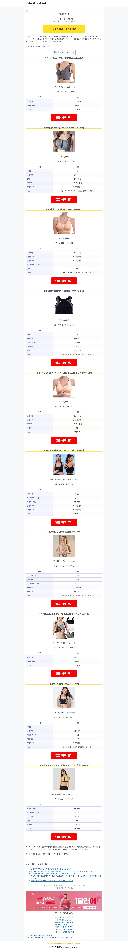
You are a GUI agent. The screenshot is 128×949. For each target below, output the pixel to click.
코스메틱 (50, 943)
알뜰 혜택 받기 (64, 117)
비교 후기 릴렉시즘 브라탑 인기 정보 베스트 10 (41, 935)
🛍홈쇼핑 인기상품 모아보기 (64, 924)
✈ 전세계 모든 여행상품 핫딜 (64, 932)
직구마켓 (78, 943)
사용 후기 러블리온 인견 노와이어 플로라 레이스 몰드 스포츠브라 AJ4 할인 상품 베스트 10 (61, 871)
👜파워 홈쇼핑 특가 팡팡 (64, 929)
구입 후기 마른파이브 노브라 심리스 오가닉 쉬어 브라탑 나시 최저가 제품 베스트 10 (51, 937)
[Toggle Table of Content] (71, 52)
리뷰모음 (63, 943)
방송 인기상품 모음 (37, 3)
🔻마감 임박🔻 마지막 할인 (64, 28)
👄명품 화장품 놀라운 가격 (64, 922)
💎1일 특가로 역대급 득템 (64, 927)
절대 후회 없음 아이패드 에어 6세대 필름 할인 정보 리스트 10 (52, 881)
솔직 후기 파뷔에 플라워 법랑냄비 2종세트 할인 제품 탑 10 (51, 869)
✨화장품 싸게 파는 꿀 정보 (64, 917)
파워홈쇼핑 (70, 943)
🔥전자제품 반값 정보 (64, 920)
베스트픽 (57, 943)
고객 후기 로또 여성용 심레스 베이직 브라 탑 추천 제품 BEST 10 (53, 873)
